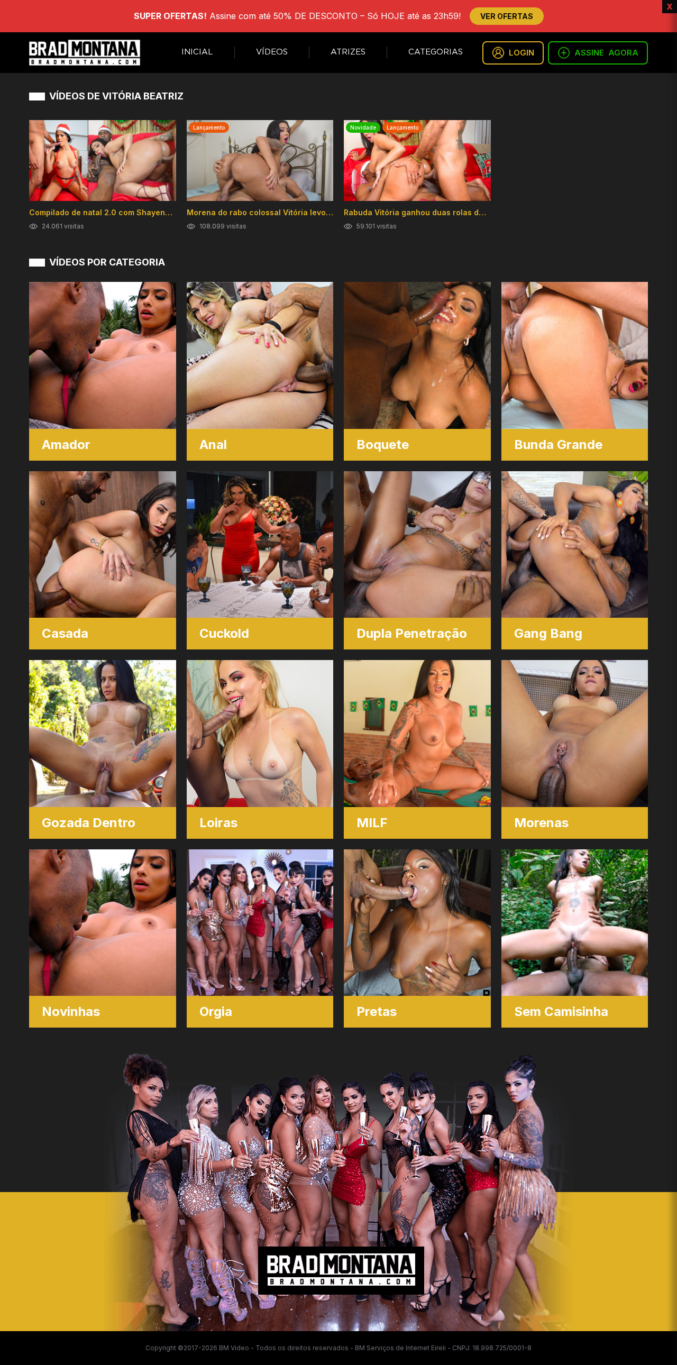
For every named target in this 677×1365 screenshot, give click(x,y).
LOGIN (521, 53)
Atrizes (348, 52)
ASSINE (606, 53)
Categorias (435, 52)
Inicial (197, 52)
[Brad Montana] (84, 53)
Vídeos (272, 52)
